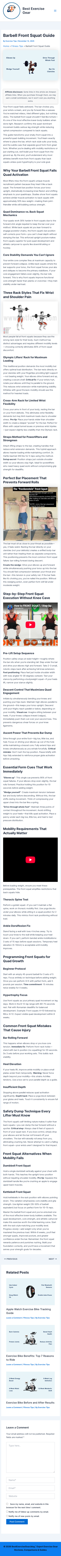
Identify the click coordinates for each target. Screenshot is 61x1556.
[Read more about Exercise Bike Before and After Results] (30, 1385)
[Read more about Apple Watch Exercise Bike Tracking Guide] (30, 1291)
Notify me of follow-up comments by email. (29, 1512)
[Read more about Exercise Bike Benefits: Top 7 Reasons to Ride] (30, 1338)
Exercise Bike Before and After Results (30, 1402)
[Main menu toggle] (55, 11)
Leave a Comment (14, 1318)
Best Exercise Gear (33, 11)
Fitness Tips (28, 1318)
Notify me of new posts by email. (24, 1516)
